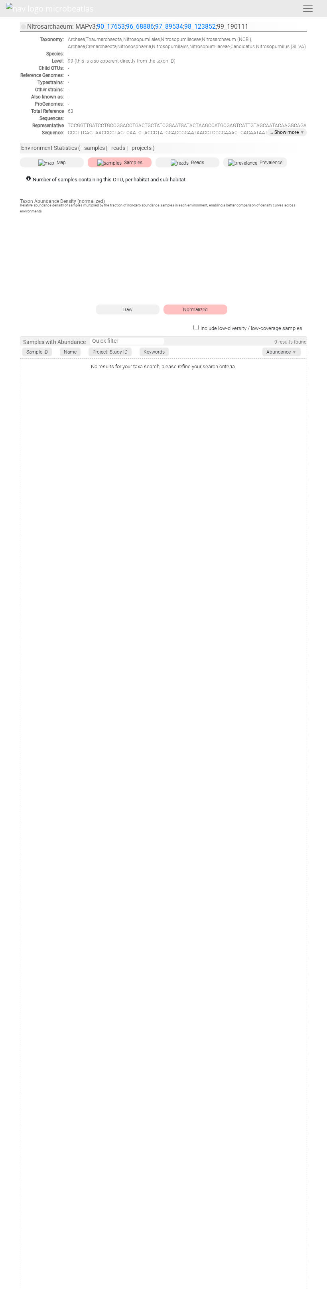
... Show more (287, 132)
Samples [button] (133, 162)
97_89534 (169, 26)
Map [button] (61, 162)
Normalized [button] (195, 309)
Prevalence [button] (271, 162)
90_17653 (111, 26)
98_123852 (200, 26)
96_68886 (140, 26)
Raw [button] (127, 309)
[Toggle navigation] (308, 8)
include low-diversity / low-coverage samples (251, 328)
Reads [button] (197, 162)
